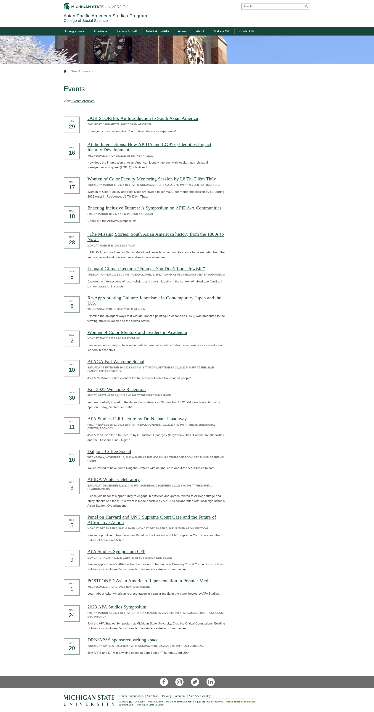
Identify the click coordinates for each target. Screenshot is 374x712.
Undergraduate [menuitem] (74, 31)
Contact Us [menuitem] (247, 31)
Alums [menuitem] (182, 31)
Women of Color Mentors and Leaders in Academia (137, 332)
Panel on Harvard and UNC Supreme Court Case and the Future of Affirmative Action (151, 519)
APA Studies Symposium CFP (116, 551)
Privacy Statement (173, 696)
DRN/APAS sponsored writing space (122, 639)
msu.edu (158, 702)
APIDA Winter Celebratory (113, 479)
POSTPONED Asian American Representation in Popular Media (149, 580)
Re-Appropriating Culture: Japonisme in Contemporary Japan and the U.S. (154, 300)
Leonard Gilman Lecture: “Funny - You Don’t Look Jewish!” (146, 268)
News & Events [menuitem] (157, 31)
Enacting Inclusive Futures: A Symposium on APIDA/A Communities (154, 208)
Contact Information (131, 696)
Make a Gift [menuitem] (222, 31)
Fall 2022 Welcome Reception (116, 389)
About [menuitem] (200, 31)
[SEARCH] (306, 6)
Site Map (152, 696)
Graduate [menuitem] (100, 31)
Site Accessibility (200, 696)
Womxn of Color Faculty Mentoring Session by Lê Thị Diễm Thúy (151, 179)
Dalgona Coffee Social (109, 451)
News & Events (80, 71)
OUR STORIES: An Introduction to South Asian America (142, 118)
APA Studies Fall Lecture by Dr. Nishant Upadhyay (137, 418)
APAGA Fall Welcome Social (115, 361)
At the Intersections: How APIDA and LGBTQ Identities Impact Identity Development (149, 147)
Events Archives (83, 101)
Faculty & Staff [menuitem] (127, 31)
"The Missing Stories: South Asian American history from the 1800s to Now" (155, 236)
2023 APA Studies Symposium (116, 607)
